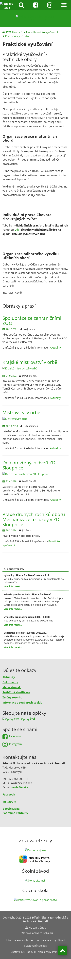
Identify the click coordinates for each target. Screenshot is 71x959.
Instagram (9, 801)
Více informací (12, 586)
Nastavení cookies (35, 945)
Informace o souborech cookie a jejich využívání (35, 940)
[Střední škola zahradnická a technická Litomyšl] (35, 18)
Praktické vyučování (17, 36)
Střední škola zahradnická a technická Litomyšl (46, 919)
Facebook (8, 794)
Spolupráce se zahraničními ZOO (31, 320)
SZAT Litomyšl (14, 32)
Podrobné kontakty (15, 813)
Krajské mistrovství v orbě (29, 362)
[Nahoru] (62, 950)
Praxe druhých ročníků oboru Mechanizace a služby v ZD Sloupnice (33, 519)
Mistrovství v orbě (21, 412)
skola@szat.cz (20, 787)
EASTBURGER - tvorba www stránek (40, 951)
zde (17, 229)
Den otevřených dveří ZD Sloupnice (28, 465)
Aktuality (55, 347)
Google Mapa (11, 808)
